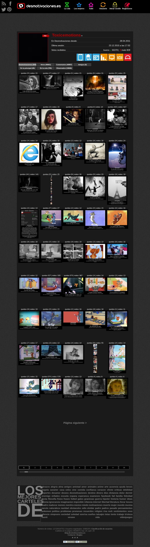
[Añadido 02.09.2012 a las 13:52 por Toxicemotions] (95, 328)
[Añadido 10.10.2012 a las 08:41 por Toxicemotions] (29, 192)
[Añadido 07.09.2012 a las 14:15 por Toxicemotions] (95, 229)
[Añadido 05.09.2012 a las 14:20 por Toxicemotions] (29, 292)
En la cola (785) (46, 68)
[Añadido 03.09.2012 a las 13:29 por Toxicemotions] (51, 329)
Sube (91, 9)
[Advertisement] (75, 19)
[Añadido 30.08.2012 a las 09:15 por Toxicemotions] (117, 398)
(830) (27, 65)
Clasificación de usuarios (101, 529)
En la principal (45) (27, 68)
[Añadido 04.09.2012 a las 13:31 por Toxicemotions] (73, 296)
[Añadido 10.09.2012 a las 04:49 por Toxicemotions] (73, 225)
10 (124, 467)
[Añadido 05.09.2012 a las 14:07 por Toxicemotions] (51, 296)
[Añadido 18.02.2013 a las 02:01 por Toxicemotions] (117, 103)
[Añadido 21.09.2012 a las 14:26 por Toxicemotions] (51, 204)
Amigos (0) (82, 65)
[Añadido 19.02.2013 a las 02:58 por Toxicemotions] (95, 94)
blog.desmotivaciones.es (75, 533)
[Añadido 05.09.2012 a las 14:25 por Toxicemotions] (117, 259)
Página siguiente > (75, 422)
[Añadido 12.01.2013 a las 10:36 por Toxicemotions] (51, 133)
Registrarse (127, 9)
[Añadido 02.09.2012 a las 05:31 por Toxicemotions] (117, 330)
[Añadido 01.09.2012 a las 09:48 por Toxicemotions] (73, 363)
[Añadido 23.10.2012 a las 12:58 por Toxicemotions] (73, 159)
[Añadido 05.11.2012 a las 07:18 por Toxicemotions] (117, 129)
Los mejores (79, 9)
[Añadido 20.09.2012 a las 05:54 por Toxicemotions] (95, 199)
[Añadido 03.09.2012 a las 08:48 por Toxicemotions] (73, 326)
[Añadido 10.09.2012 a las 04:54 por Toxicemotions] (51, 229)
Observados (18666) (64, 68)
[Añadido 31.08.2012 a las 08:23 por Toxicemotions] (29, 397)
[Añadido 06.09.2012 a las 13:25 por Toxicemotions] (95, 262)
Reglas (79, 535)
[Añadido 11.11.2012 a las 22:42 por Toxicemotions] (95, 132)
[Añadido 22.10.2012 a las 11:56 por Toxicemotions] (95, 163)
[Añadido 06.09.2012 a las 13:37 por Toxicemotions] (73, 261)
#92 (45, 36)
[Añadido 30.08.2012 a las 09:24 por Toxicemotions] (95, 395)
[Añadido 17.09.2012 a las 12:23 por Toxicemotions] (29, 238)
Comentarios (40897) (64, 65)
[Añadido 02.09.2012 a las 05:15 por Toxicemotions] (29, 365)
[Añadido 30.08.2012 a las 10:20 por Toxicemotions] (73, 398)
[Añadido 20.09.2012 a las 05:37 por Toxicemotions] (117, 204)
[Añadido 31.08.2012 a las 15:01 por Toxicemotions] (95, 373)
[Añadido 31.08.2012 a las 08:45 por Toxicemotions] (117, 373)
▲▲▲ (75, 537)
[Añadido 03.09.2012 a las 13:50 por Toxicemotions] (29, 329)
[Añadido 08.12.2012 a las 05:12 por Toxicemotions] (73, 126)
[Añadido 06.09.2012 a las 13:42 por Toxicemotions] (51, 262)
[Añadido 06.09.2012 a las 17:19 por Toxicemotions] (29, 262)
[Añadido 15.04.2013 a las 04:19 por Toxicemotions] (51, 89)
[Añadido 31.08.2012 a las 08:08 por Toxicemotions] (51, 394)
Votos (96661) (46, 65)
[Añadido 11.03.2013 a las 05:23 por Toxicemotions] (73, 100)
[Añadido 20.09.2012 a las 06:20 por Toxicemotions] (73, 193)
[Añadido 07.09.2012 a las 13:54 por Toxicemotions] (117, 228)
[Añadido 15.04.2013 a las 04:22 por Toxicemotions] (29, 93)
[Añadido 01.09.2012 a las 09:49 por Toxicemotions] (51, 359)
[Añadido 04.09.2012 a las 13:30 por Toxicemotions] (95, 294)
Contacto (71, 535)
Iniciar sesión (115, 9)
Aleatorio (103, 9)
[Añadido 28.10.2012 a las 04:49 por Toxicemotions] (51, 166)
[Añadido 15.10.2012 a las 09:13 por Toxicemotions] (117, 170)
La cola (67, 9)
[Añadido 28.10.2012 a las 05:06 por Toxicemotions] (29, 166)
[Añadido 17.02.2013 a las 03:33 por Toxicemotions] (29, 134)
